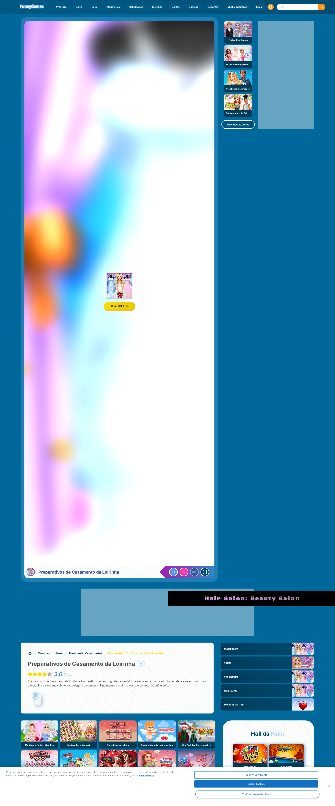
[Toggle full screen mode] (204, 572)
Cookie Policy (146, 775)
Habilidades (136, 6)
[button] (270, 7)
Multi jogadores (237, 6)
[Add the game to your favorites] (142, 664)
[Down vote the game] (184, 572)
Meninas (157, 6)
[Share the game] (194, 572)
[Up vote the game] (173, 572)
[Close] (329, 786)
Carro (79, 6)
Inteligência (113, 6)
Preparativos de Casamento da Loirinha (136, 653)
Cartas (176, 6)
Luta (94, 6)
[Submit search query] (321, 7)
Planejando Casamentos (85, 653)
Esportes (213, 6)
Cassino (194, 6)
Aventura (61, 6)
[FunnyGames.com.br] (30, 653)
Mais (259, 6)
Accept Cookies (256, 783)
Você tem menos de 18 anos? (257, 794)
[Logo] (32, 7)
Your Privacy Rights (256, 774)
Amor (59, 653)
